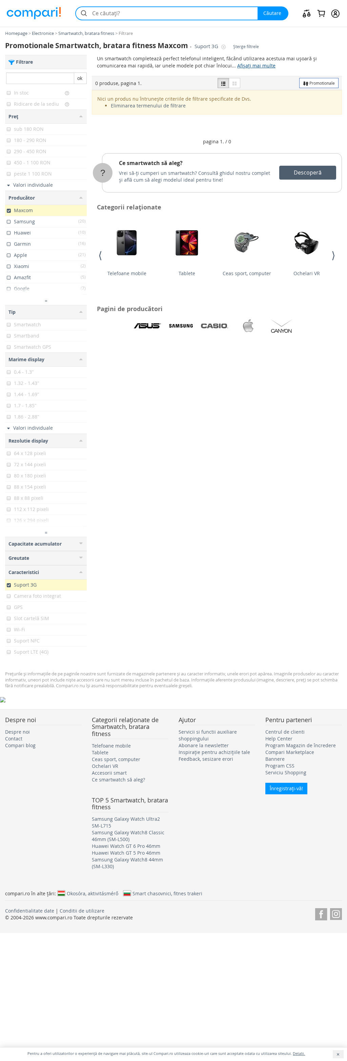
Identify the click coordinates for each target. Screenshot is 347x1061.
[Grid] (234, 83)
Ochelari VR (306, 273)
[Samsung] (181, 326)
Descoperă (308, 172)
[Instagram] (336, 913)
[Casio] (214, 326)
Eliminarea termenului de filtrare (148, 105)
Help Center (278, 738)
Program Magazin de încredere (300, 745)
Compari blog (20, 745)
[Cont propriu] (335, 13)
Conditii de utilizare (82, 910)
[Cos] (321, 13)
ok (79, 78)
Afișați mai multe (256, 65)
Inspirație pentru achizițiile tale (214, 752)
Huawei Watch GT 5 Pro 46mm (126, 853)
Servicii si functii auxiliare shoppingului (208, 735)
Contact (13, 738)
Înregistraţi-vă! (286, 788)
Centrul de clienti (285, 732)
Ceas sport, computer (247, 273)
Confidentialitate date (29, 910)
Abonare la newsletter (204, 745)
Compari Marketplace (289, 752)
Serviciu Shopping (285, 772)
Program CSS (279, 765)
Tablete (187, 273)
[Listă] (223, 83)
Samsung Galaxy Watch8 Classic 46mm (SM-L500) (128, 835)
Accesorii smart (109, 773)
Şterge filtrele (246, 46)
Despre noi (17, 732)
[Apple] (248, 326)
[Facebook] (321, 913)
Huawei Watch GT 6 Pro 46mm (126, 846)
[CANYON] (281, 326)
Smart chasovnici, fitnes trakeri (167, 893)
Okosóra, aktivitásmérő (92, 893)
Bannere (275, 759)
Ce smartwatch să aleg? (151, 163)
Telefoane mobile (126, 273)
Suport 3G (207, 46)
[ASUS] (147, 326)
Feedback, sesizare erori (206, 759)
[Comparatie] (306, 13)
